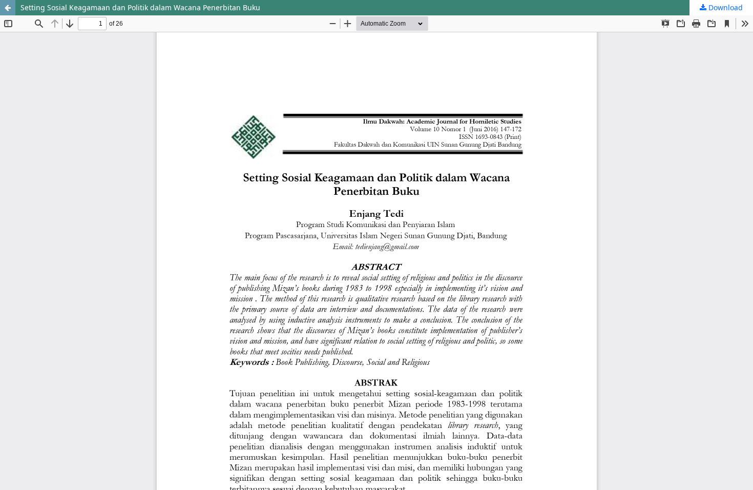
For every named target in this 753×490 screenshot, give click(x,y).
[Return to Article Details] (7, 7)
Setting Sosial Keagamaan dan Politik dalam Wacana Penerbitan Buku (140, 7)
